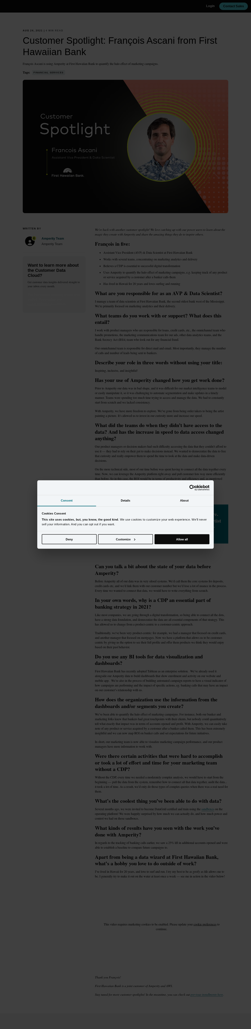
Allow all (182, 539)
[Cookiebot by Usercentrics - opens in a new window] (192, 488)
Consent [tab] (67, 500)
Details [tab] (125, 500)
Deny (69, 539)
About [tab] (184, 500)
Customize (123, 539)
